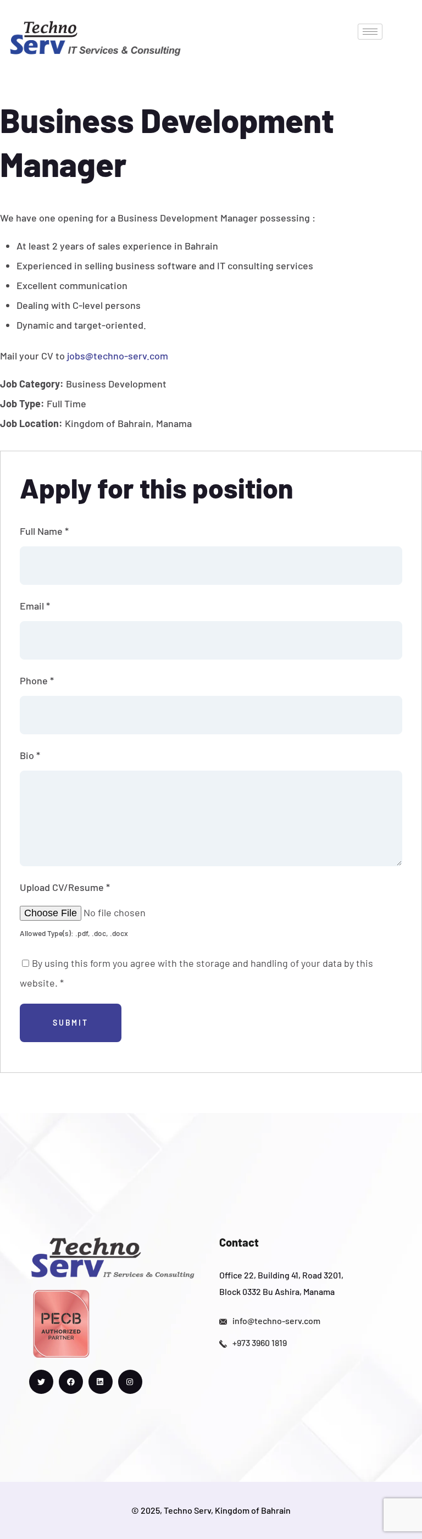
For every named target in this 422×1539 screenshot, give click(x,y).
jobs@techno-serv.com (117, 356)
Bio (30, 755)
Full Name (44, 531)
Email (35, 606)
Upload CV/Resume (65, 887)
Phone (37, 680)
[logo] (95, 37)
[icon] (41, 1382)
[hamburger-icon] (370, 32)
